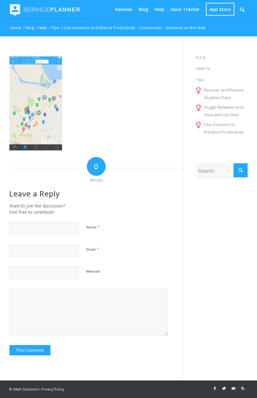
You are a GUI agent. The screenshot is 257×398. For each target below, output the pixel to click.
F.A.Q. (201, 57)
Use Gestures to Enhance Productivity (224, 128)
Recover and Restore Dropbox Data (224, 93)
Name (93, 227)
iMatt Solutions (25, 389)
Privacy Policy (52, 389)
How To (203, 68)
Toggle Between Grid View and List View (224, 111)
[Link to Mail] (233, 388)
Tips (200, 79)
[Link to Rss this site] (243, 388)
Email (92, 249)
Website (93, 271)
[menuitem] (123, 9)
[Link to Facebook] (214, 388)
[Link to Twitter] (224, 388)
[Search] (242, 9)
